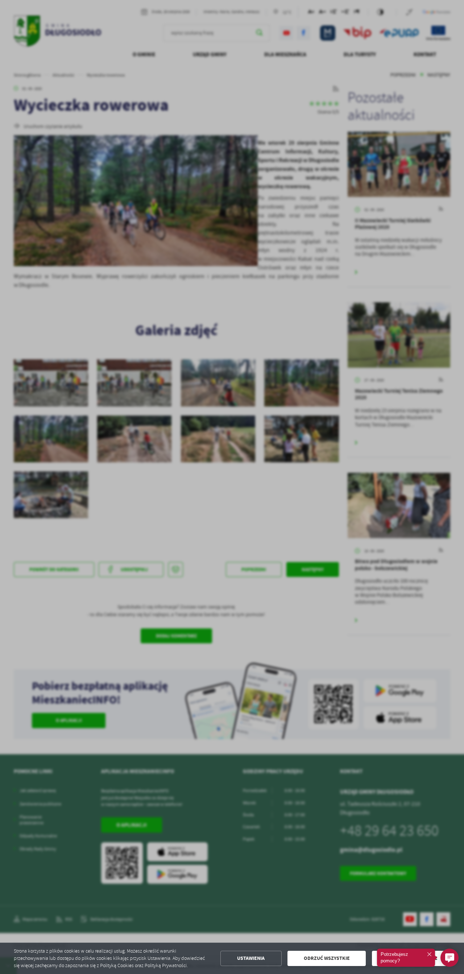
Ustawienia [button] (251, 958)
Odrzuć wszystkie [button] (327, 958)
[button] (449, 958)
